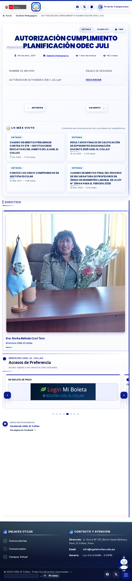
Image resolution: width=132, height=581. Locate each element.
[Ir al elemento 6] (71, 414)
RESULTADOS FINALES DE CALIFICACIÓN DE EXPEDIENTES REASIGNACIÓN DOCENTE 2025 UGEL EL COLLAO (95, 146)
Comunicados (17, 548)
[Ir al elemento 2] (57, 413)
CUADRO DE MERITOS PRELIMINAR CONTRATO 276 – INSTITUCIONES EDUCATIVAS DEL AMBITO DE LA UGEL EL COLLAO (34, 148)
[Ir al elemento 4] (64, 413)
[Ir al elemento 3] (60, 413)
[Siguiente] (123, 395)
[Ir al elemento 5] (67, 413)
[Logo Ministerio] (15, 6)
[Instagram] (92, 7)
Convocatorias (18, 540)
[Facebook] (77, 7)
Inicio (9, 15)
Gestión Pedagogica (26, 15)
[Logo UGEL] (36, 6)
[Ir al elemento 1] (53, 413)
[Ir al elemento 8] (78, 413)
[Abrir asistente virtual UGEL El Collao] (123, 564)
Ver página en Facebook (21, 430)
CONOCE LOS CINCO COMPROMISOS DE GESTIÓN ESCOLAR (34, 174)
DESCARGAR (94, 79)
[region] (66, 395)
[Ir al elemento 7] (74, 413)
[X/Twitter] (84, 7)
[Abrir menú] (126, 575)
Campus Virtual (18, 556)
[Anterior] (7, 395)
